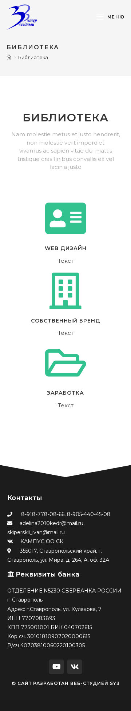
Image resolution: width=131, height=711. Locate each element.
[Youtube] (56, 667)
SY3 (115, 683)
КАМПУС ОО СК (41, 541)
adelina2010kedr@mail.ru (51, 523)
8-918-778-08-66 (42, 514)
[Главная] (9, 57)
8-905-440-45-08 (89, 514)
